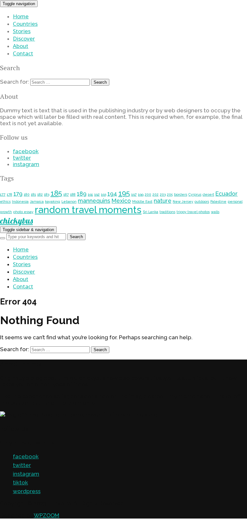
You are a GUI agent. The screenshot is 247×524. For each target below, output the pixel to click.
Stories (22, 31)
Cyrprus (194, 194)
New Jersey (183, 201)
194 (112, 193)
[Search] (2, 238)
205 (170, 194)
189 (82, 193)
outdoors (202, 201)
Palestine (218, 201)
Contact (23, 53)
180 (27, 194)
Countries (25, 23)
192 (97, 194)
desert (208, 194)
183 (46, 194)
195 (124, 193)
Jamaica (37, 201)
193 (103, 194)
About (20, 46)
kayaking (52, 201)
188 (73, 194)
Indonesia (20, 201)
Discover (24, 38)
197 (134, 194)
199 (140, 194)
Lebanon (69, 201)
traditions (167, 212)
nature (162, 200)
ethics (5, 201)
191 (90, 194)
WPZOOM (46, 515)
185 (56, 193)
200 (148, 194)
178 (9, 194)
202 (155, 194)
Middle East (142, 201)
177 (2, 194)
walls (215, 212)
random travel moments (88, 209)
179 (18, 193)
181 (33, 194)
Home (21, 16)
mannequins (94, 200)
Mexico (121, 200)
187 (66, 194)
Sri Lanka (150, 212)
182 (40, 194)
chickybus (16, 220)
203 (163, 194)
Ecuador (226, 193)
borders (180, 194)
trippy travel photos (193, 212)
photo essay (23, 212)
